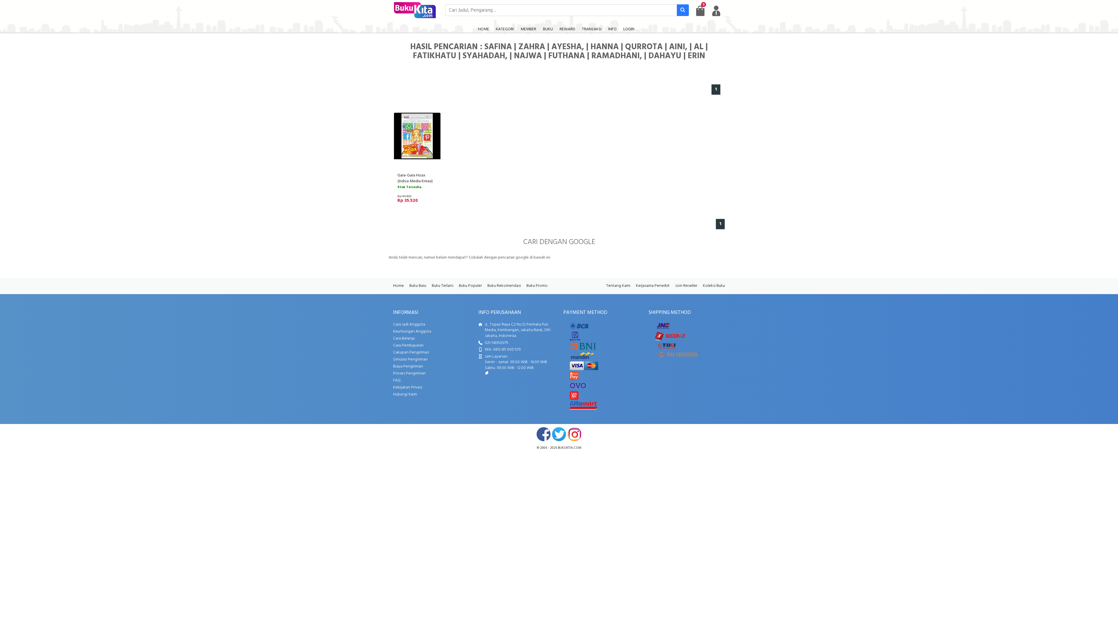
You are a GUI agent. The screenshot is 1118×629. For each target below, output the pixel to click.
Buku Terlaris (442, 285)
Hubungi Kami (405, 394)
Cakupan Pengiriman (411, 352)
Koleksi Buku (714, 285)
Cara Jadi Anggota (409, 324)
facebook (543, 434)
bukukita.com (569, 447)
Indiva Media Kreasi (415, 181)
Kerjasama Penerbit (653, 285)
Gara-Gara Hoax (411, 175)
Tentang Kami (618, 285)
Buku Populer (470, 285)
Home (398, 285)
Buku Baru (417, 285)
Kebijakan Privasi (407, 387)
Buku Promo (537, 285)
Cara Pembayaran (408, 345)
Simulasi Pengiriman (410, 359)
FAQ (397, 380)
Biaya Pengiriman (408, 366)
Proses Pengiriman (409, 373)
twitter (559, 434)
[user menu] (716, 10)
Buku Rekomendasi (504, 285)
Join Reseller (686, 285)
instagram (574, 434)
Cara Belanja (404, 338)
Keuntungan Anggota (412, 331)
